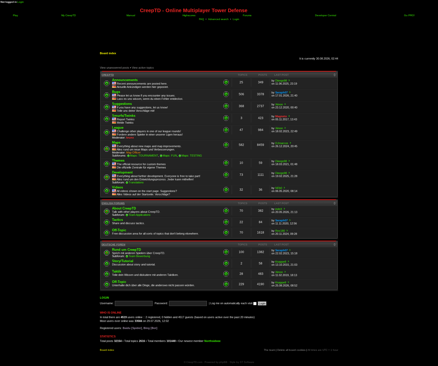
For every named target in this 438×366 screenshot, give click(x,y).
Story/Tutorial (122, 261)
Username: (107, 303)
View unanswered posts (114, 67)
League (117, 127)
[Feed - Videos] (226, 189)
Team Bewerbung (139, 256)
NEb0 (278, 187)
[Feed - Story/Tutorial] (226, 263)
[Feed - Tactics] (226, 222)
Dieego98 (281, 80)
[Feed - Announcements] (226, 82)
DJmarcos (281, 143)
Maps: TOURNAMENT (144, 155)
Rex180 (280, 230)
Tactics (117, 220)
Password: (161, 303)
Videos (117, 187)
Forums (246, 15)
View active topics (143, 67)
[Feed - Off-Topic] (226, 232)
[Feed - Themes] (226, 162)
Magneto (281, 116)
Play (15, 15)
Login (20, 2)
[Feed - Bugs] (226, 94)
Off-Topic (119, 230)
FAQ (201, 19)
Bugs (116, 92)
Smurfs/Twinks (123, 116)
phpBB (223, 362)
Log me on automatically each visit (231, 303)
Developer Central (325, 15)
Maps (116, 142)
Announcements (125, 80)
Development (122, 172)
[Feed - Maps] (226, 144)
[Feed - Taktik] (226, 273)
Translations (136, 182)
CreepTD (108, 74)
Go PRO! (409, 15)
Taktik (116, 271)
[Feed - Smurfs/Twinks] (226, 118)
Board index (108, 53)
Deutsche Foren (113, 244)
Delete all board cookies (291, 350)
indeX (278, 208)
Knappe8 (280, 261)
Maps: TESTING (191, 155)
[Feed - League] (226, 129)
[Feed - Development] (226, 174)
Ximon (279, 104)
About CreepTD (124, 208)
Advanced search (218, 19)
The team (269, 350)
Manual (130, 15)
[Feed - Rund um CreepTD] (226, 252)
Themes (118, 160)
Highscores (188, 15)
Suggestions (122, 104)
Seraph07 (281, 92)
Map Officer (133, 152)
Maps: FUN (170, 155)
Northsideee (212, 340)
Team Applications (140, 214)
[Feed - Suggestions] (226, 106)
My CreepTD (68, 15)
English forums (113, 203)
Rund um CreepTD (126, 250)
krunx (130, 137)
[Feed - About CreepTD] (226, 210)
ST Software (247, 362)
